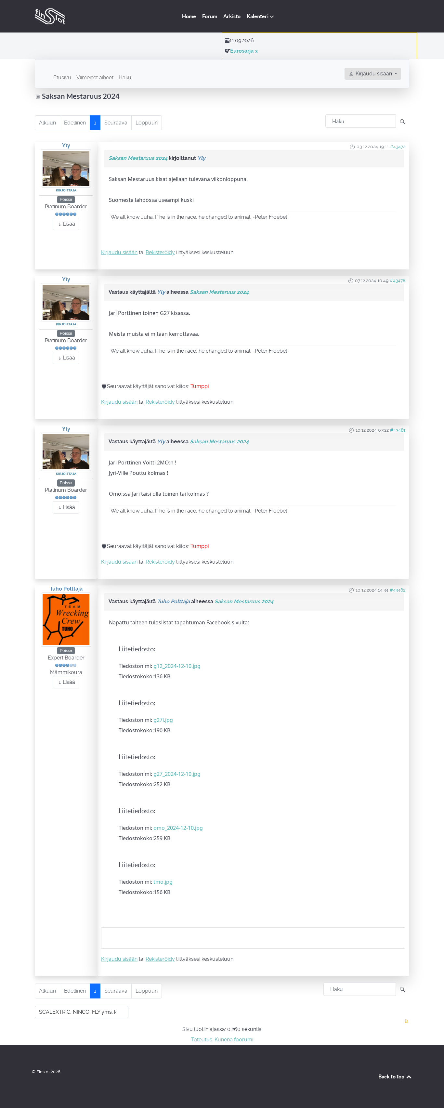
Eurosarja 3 (244, 51)
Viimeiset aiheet (94, 77)
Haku (125, 77)
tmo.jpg (163, 881)
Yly (66, 145)
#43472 (397, 146)
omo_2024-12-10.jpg (178, 827)
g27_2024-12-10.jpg (177, 773)
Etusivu (62, 77)
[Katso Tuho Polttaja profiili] (66, 619)
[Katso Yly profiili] (66, 168)
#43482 (397, 590)
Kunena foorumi (234, 1039)
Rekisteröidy (160, 252)
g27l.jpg (163, 719)
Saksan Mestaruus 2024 (138, 158)
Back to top (391, 1076)
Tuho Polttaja (66, 589)
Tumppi (199, 386)
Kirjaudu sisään (119, 252)
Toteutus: (202, 1039)
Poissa (66, 199)
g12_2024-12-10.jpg (177, 666)
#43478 (397, 280)
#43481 (397, 430)
